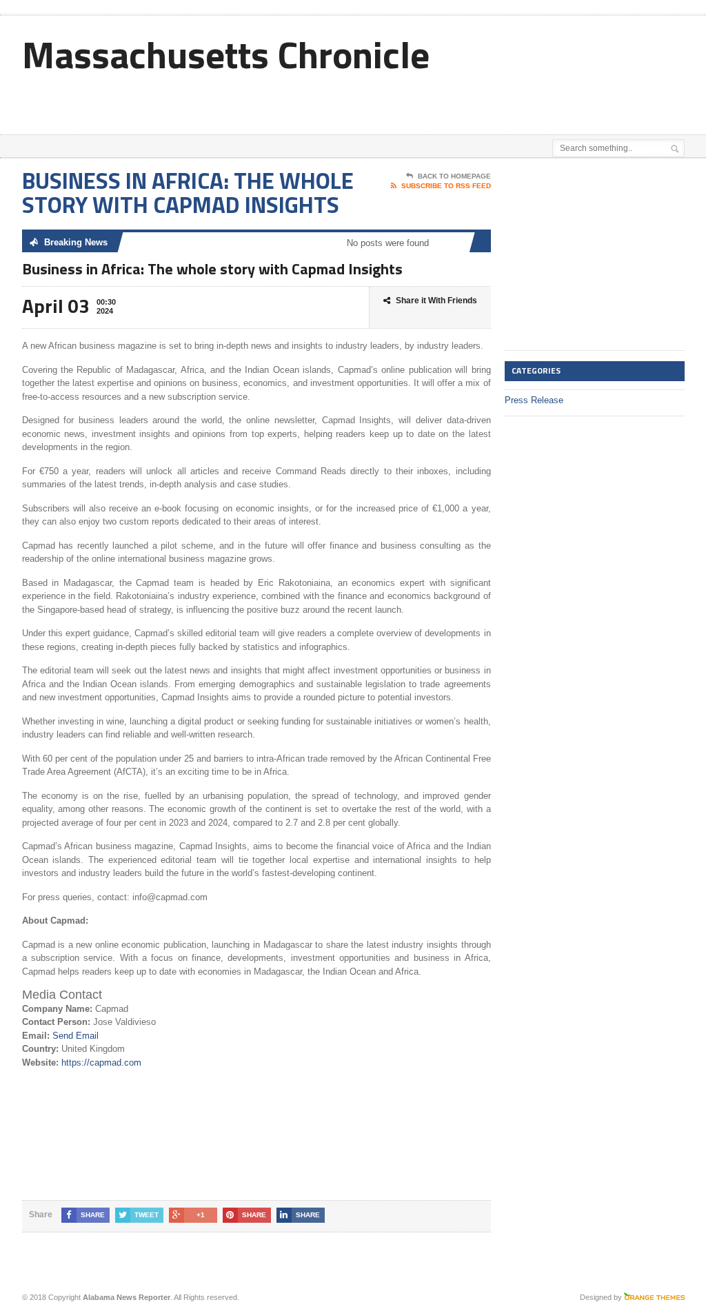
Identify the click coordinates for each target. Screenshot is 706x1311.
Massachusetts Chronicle (226, 54)
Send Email (75, 1035)
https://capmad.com (101, 1062)
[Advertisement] (382, 100)
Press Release (534, 400)
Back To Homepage (454, 176)
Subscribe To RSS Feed (446, 186)
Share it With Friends (436, 300)
